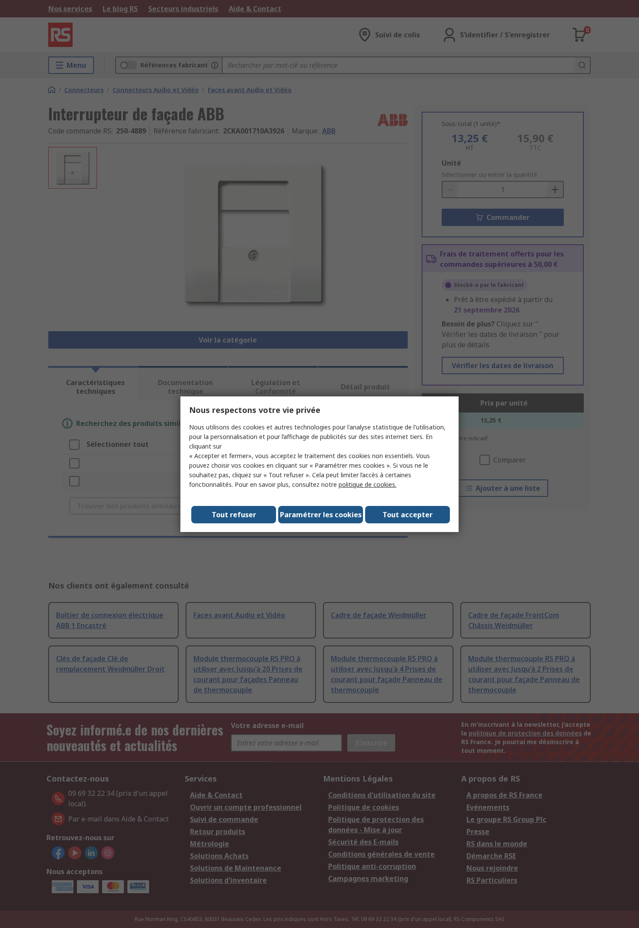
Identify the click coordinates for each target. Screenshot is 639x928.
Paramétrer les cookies (321, 514)
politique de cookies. (367, 484)
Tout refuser (234, 514)
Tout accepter (408, 514)
